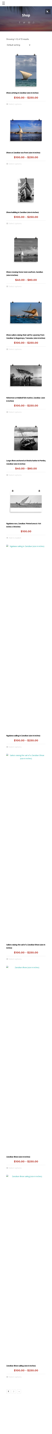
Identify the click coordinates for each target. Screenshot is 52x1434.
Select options (15, 104)
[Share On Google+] (33, 22)
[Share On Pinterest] (29, 22)
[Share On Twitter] (24, 22)
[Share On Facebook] (19, 22)
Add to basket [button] (15, 538)
